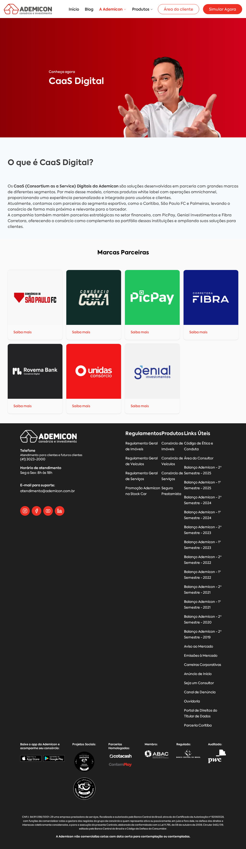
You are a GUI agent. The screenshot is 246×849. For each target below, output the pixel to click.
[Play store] (53, 758)
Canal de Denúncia (199, 692)
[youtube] (48, 511)
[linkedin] (59, 511)
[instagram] (25, 511)
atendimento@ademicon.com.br (47, 491)
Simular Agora (222, 9)
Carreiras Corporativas (202, 664)
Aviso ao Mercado (198, 646)
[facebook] (36, 511)
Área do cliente (178, 9)
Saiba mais (22, 332)
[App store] (30, 758)
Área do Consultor (198, 458)
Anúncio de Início (198, 673)
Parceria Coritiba (198, 725)
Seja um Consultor (199, 683)
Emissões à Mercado (200, 655)
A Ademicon (111, 9)
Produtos (140, 9)
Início (74, 9)
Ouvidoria (192, 701)
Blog (89, 9)
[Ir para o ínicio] (28, 9)
